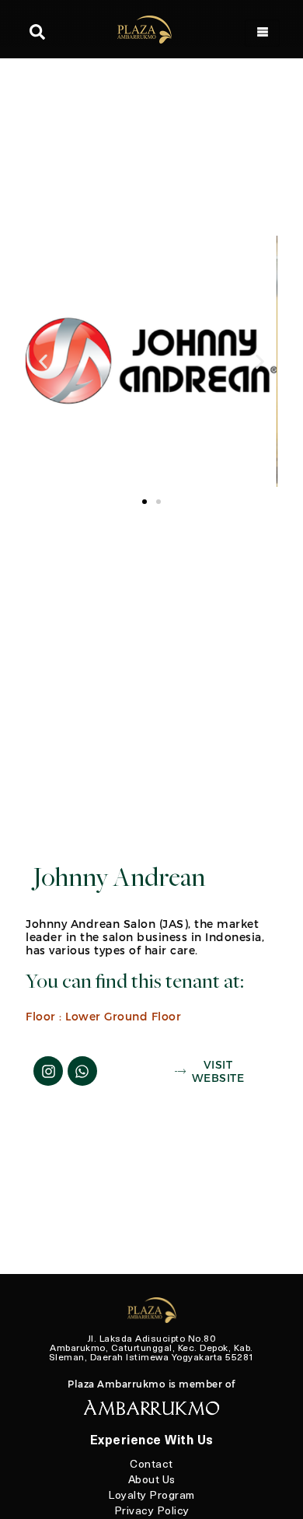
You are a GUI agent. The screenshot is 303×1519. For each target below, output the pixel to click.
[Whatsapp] (82, 1071)
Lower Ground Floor (123, 1016)
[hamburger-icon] (262, 33)
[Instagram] (48, 1071)
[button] (43, 361)
